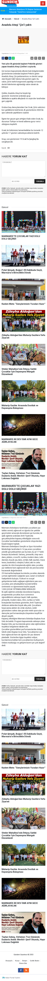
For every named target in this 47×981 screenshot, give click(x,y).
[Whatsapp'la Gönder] (13, 58)
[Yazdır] (31, 58)
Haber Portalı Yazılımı (12, 978)
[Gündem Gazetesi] (10, 3)
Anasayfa (7, 19)
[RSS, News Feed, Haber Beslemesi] (26, 970)
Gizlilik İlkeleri (34, 961)
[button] (35, 58)
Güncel (16, 19)
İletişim (24, 961)
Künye (17, 961)
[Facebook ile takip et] (21, 970)
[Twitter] (6, 58)
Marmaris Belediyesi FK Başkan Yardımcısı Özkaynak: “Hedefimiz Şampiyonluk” (25, 10)
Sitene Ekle (23, 963)
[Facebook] (3, 58)
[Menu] (43, 3)
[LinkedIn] (9, 58)
